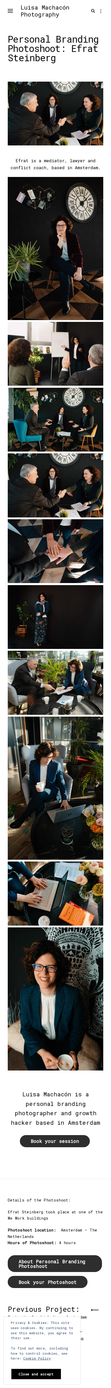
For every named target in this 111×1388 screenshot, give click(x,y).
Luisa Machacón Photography (45, 10)
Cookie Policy (37, 1358)
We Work (16, 1218)
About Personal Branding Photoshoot (52, 1263)
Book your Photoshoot (48, 1282)
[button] (55, 249)
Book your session (55, 1141)
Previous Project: (47, 1311)
